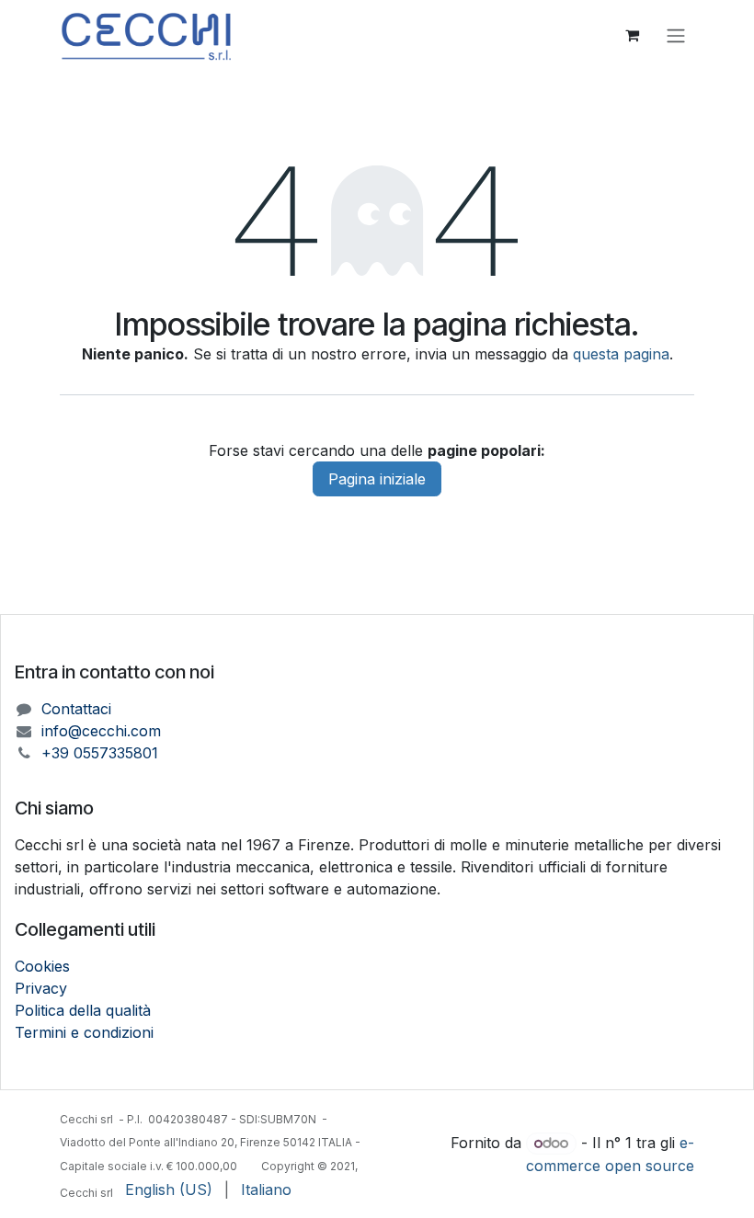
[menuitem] (168, 1189)
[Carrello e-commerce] (631, 35)
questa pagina (621, 354)
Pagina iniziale (377, 479)
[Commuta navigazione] (675, 35)
